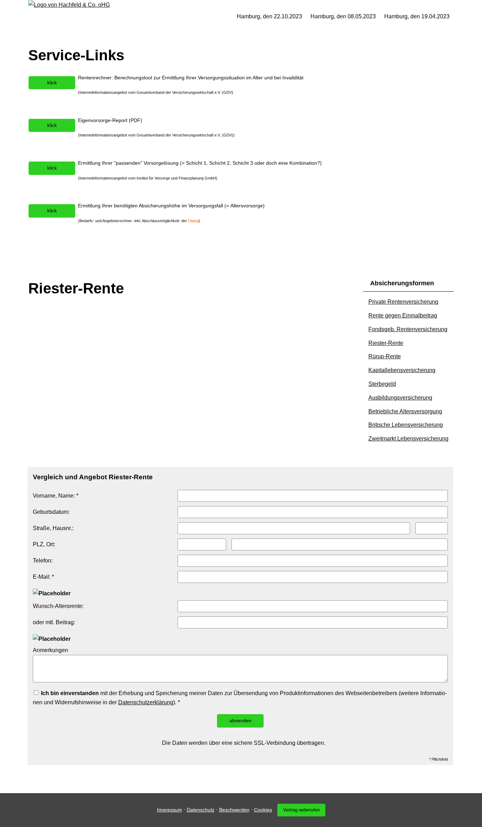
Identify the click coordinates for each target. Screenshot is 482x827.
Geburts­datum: (51, 512)
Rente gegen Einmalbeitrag (402, 315)
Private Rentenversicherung (403, 302)
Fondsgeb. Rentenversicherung (407, 329)
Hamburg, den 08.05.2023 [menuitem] (343, 16)
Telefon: (43, 561)
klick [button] (52, 82)
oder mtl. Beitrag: (54, 622)
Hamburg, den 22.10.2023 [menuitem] (269, 16)
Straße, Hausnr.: (53, 528)
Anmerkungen (50, 650)
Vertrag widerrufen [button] (301, 810)
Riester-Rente (385, 343)
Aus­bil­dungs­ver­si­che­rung (400, 398)
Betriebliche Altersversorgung (405, 411)
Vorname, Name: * (55, 496)
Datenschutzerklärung (145, 702)
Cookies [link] (263, 810)
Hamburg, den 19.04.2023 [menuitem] (417, 16)
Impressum (169, 810)
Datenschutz (201, 810)
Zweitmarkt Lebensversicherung (408, 439)
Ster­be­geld (382, 384)
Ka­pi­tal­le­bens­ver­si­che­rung (401, 370)
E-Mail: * (43, 577)
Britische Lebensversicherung (405, 425)
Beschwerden (234, 810)
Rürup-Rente (384, 356)
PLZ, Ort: (44, 544)
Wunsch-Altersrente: (58, 606)
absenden (240, 720)
